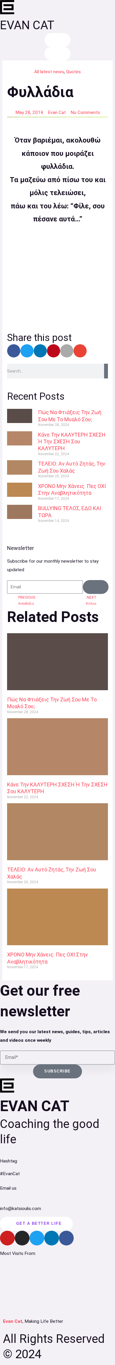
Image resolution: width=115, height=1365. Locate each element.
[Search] (106, 371)
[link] (19, 420)
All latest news (49, 71)
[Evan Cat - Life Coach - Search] (57, 40)
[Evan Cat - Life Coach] (7, 7)
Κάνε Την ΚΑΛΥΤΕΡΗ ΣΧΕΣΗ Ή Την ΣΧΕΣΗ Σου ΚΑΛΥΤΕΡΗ (72, 442)
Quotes (73, 71)
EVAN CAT (27, 25)
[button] (13, 350)
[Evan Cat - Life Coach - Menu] (57, 54)
